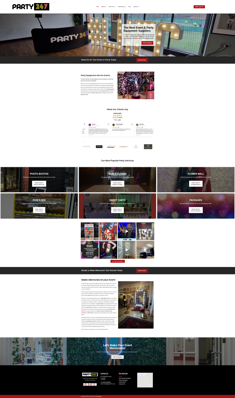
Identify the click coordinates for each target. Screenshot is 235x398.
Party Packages (123, 380)
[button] (153, 130)
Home (120, 376)
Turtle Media (98, 396)
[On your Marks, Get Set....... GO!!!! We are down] (108, 231)
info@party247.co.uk (109, 384)
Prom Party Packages (125, 378)
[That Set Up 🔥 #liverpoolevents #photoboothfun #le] (145, 231)
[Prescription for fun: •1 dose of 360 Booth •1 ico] (127, 231)
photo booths (110, 89)
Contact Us (122, 384)
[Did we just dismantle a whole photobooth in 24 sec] (145, 250)
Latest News (122, 382)
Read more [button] (109, 134)
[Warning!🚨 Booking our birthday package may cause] (90, 250)
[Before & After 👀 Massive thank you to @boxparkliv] (90, 231)
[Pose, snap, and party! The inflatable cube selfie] (127, 250)
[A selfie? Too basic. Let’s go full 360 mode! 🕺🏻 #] (108, 250)
